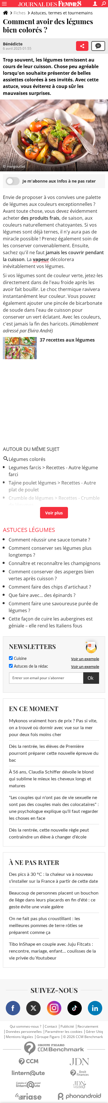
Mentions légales (19, 1037)
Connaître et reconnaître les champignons (55, 563)
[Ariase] (28, 1096)
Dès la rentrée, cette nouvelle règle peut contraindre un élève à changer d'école (49, 833)
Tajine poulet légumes (32, 483)
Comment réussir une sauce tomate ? (49, 540)
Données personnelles (24, 1032)
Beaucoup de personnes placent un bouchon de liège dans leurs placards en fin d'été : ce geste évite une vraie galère (53, 900)
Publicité (67, 1027)
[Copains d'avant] (28, 1084)
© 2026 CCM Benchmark (83, 1037)
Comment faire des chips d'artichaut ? (50, 587)
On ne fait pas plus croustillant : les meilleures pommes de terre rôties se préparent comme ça (46, 925)
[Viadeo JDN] (79, 1084)
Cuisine (19, 659)
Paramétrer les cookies (63, 1032)
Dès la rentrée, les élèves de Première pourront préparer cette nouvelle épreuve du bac (53, 753)
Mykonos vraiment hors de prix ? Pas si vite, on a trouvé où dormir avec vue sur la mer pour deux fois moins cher (53, 728)
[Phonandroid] (79, 1096)
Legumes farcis (25, 467)
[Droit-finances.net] (79, 1073)
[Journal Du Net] (79, 1061)
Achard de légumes (29, 513)
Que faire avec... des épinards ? (42, 595)
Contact (51, 1027)
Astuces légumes (29, 530)
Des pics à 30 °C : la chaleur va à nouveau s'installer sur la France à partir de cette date (53, 878)
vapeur (41, 259)
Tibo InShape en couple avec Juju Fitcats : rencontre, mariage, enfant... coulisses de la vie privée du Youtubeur (52, 951)
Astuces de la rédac (30, 667)
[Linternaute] (28, 1073)
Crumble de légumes (31, 498)
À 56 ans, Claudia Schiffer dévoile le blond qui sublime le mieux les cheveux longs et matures (51, 779)
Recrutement (87, 1027)
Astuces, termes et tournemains (62, 13)
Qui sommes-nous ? (25, 1027)
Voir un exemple (85, 658)
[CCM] (28, 1061)
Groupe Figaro (48, 1037)
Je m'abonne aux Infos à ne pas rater (59, 181)
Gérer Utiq (94, 1032)
